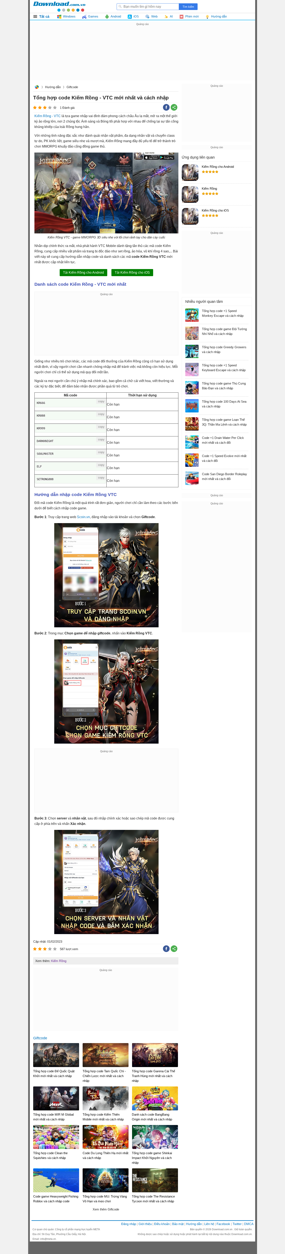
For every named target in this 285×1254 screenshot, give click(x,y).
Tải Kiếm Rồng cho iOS (132, 272)
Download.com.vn (36, 87)
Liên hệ (209, 1224)
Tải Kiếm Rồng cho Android (83, 272)
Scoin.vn (83, 517)
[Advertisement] (142, 56)
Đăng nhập (128, 1224)
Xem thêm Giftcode (106, 1209)
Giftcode (72, 87)
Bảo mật (178, 1224)
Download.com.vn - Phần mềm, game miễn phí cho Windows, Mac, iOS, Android (59, 6)
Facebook (223, 1224)
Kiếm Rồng (58, 961)
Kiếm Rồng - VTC (47, 116)
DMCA (248, 1224)
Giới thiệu (145, 1224)
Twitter (237, 1224)
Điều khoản (162, 1224)
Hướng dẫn (53, 87)
